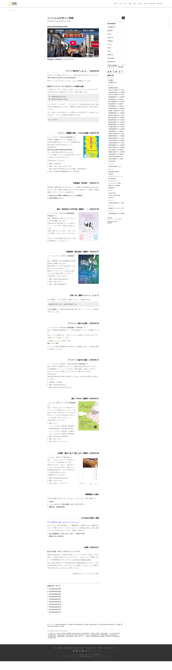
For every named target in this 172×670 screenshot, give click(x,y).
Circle (109, 47)
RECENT (100, 648)
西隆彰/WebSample (95, 636)
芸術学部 (110, 30)
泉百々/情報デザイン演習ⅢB (116, 149)
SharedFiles (111, 58)
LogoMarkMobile (60, 636)
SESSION (152, 3)
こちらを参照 (51, 309)
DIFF (94, 648)
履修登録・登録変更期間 (57, 507)
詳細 (70, 624)
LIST (106, 648)
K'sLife (109, 34)
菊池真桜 (72, 403)
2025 (130, 3)
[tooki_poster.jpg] (88, 485)
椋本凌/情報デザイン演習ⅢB (116, 104)
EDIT (55, 648)
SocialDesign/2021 (55, 599)
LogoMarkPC (108, 636)
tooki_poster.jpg (61, 624)
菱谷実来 (69, 137)
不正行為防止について (56, 198)
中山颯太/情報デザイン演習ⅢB (116, 127)
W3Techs (110, 223)
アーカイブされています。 (83, 560)
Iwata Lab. (110, 37)
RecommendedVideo (70, 635)
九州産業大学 (111, 27)
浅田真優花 (70, 213)
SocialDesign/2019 (55, 604)
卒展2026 (110, 41)
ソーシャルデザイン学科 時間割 (59, 504)
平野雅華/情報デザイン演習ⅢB (116, 113)
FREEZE (60, 648)
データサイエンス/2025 (114, 183)
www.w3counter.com (112, 221)
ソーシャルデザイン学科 (82, 654)
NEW (71, 648)
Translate (120, 67)
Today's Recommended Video (57, 27)
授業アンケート (81, 636)
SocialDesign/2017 (55, 609)
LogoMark (92, 633)
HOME (115, 3)
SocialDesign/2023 (55, 594)
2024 (125, 3)
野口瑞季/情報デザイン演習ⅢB (116, 120)
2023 (120, 3)
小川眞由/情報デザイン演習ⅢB (116, 140)
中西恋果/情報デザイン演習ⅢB (116, 129)
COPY (76, 648)
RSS (114, 648)
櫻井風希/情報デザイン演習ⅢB (116, 136)
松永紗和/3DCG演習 (113, 171)
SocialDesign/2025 (55, 589)
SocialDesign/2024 (55, 591)
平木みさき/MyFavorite (114, 195)
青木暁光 (82, 364)
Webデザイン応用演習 (114, 185)
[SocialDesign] (13, 5)
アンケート (52, 343)
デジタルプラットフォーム (115, 176)
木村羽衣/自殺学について (115, 166)
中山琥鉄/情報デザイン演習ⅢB (116, 92)
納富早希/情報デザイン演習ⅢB (116, 122)
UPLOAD (81, 648)
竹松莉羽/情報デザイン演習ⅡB (116, 213)
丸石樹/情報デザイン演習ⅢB (116, 106)
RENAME (66, 648)
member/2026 (111, 193)
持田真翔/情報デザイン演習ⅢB (116, 97)
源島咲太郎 (111, 187)
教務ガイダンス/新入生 (56, 536)
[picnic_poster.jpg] (88, 430)
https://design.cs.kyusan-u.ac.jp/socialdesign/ (61, 77)
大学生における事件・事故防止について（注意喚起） (66, 195)
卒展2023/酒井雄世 (104, 635)
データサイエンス (113, 181)
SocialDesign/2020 (55, 602)
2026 (134, 3)
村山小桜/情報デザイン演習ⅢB (116, 101)
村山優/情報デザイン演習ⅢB (116, 99)
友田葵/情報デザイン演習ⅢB (116, 131)
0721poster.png (78, 624)
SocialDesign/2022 (55, 596)
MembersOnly (111, 61)
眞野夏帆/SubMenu (113, 88)
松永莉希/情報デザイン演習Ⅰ (116, 159)
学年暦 (51, 502)
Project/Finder (112, 161)
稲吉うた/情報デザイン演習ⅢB (116, 147)
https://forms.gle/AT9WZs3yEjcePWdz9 (59, 150)
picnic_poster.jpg (109, 624)
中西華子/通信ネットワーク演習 (108, 633)
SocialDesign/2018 (55, 607)
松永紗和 (110, 174)
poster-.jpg (93, 624)
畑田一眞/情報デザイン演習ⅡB (83, 635)
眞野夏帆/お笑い (112, 82)
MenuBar (63, 633)
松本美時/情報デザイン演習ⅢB (116, 108)
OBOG (145, 3)
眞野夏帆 (110, 80)
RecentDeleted (112, 178)
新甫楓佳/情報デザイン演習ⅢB (116, 124)
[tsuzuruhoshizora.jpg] (88, 283)
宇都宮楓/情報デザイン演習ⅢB (116, 145)
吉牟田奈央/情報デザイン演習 (116, 203)
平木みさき (111, 197)
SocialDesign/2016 (55, 612)
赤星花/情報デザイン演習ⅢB (116, 154)
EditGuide (110, 54)
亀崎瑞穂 (71, 256)
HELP (110, 648)
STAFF (140, 3)
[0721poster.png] (91, 157)
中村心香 (50, 216)
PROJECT (159, 3)
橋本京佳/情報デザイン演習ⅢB (116, 117)
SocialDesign (13, 10)
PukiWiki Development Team (86, 656)
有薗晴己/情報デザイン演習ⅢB (116, 152)
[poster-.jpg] (88, 240)
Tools (109, 51)
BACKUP (89, 648)
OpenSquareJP (97, 654)
